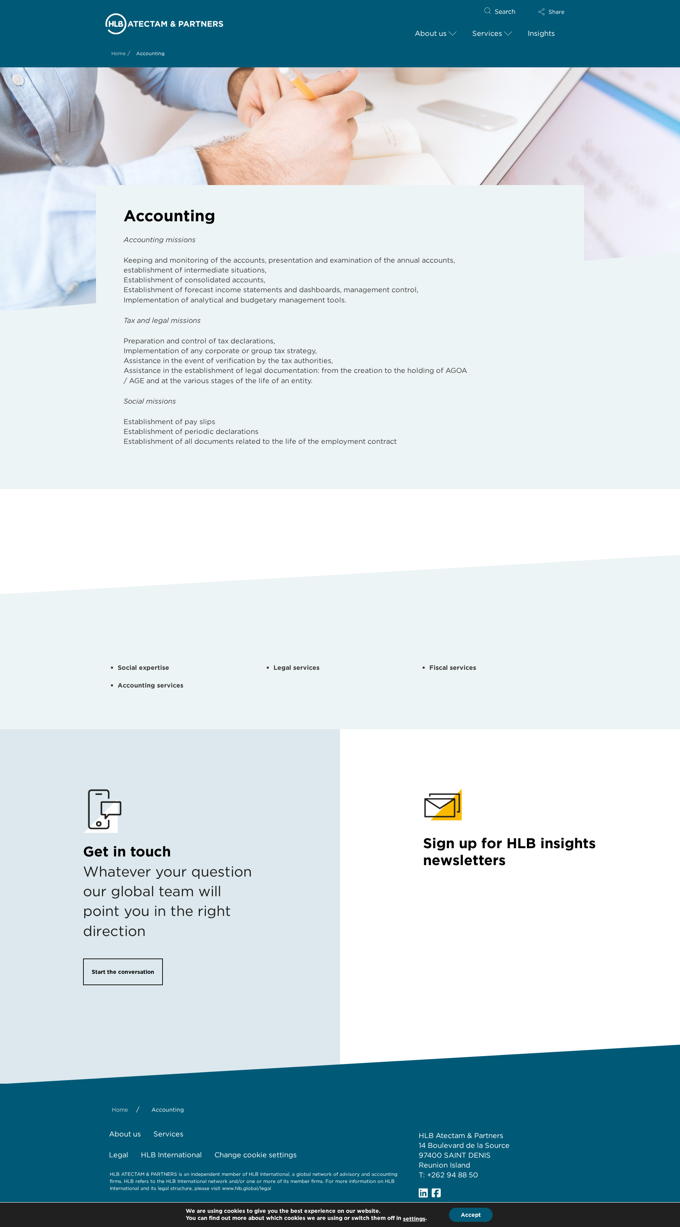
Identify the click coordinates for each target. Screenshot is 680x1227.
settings (414, 1219)
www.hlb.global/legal (246, 1188)
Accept (471, 1215)
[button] (551, 11)
